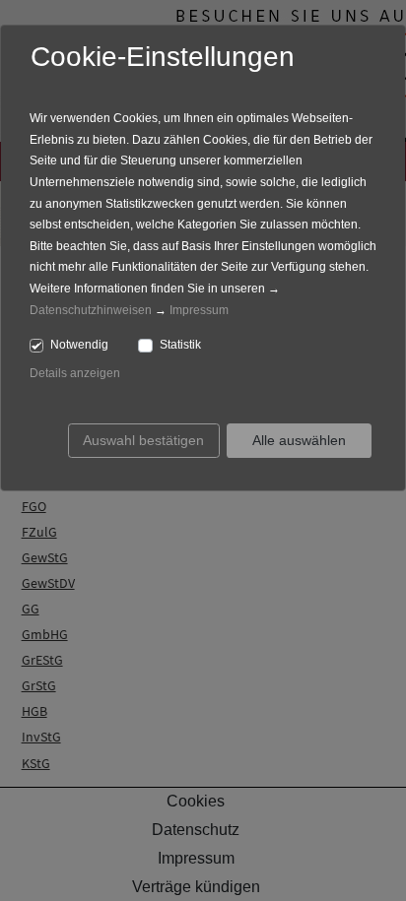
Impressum (199, 310)
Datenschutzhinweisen (91, 310)
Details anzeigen (75, 373)
